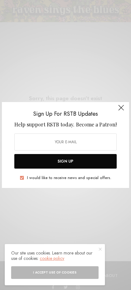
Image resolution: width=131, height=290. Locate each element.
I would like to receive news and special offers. (69, 178)
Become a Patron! (96, 124)
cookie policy (52, 258)
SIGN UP (65, 161)
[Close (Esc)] (121, 111)
